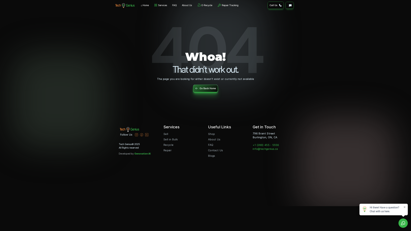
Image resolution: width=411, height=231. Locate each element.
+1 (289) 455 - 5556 (266, 145)
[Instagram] (136, 134)
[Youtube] (141, 134)
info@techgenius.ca (265, 148)
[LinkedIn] (146, 134)
